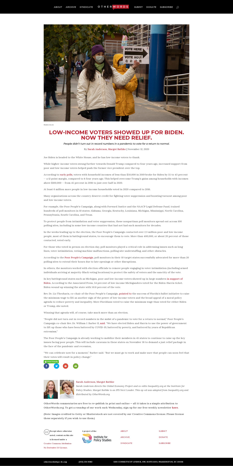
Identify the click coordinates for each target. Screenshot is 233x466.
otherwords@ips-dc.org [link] (55, 462)
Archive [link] (71, 7)
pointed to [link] (125, 293)
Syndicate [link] (86, 7)
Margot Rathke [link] (117, 149)
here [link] (175, 407)
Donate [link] (151, 7)
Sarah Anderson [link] (97, 149)
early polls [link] (65, 174)
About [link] (58, 7)
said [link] (102, 323)
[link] (113, 7)
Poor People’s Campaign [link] (78, 257)
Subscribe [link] (166, 7)
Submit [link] (138, 7)
